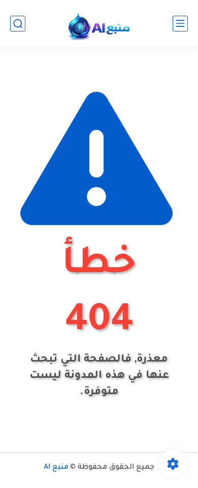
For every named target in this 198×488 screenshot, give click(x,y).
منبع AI (56, 468)
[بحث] (17, 23)
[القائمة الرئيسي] (180, 23)
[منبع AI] (99, 24)
